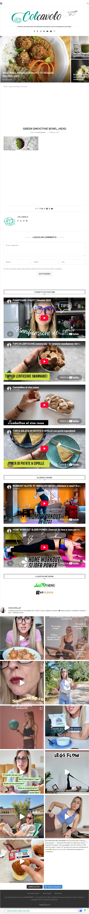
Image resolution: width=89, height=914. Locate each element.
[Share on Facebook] (40, 209)
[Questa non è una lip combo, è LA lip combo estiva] (22, 682)
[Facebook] (34, 31)
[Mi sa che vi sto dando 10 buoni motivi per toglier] (67, 638)
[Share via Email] (52, 209)
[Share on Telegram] (47, 209)
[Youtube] (47, 31)
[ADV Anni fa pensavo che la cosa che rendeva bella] (22, 861)
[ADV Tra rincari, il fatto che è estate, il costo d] (22, 816)
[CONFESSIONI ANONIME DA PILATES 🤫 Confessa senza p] (67, 861)
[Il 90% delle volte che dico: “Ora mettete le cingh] (67, 772)
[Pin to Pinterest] (42, 209)
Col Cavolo (8, 80)
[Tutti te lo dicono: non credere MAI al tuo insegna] (22, 727)
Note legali (47, 893)
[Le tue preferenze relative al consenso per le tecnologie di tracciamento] (85, 910)
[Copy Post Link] (49, 209)
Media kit (58, 893)
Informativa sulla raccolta (18, 911)
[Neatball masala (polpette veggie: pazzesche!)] (35, 59)
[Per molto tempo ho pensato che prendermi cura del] (67, 682)
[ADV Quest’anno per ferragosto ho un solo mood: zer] (22, 772)
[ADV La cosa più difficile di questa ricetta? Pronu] (67, 727)
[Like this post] (37, 209)
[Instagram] (40, 31)
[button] (4, 59)
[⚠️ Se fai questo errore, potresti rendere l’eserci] (67, 816)
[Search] (88, 3)
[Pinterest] (44, 31)
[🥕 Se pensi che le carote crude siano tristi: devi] (22, 638)
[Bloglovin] (54, 31)
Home (6, 86)
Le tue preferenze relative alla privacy (54, 911)
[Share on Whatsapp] (44, 209)
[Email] (51, 31)
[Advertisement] (44, 107)
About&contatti (33, 893)
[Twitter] (37, 31)
